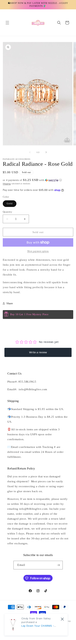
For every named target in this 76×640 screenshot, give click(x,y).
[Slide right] (46, 152)
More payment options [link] (38, 251)
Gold (11, 204)
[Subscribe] (58, 565)
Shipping (7, 184)
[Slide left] (30, 152)
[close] (62, 619)
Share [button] (9, 303)
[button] (7, 23)
